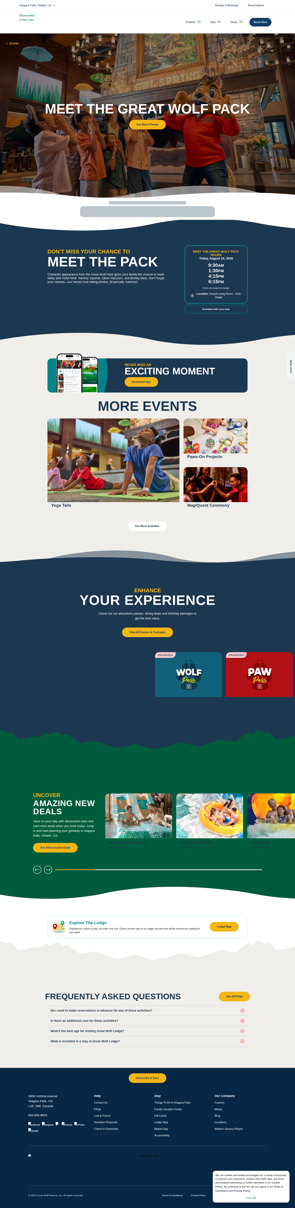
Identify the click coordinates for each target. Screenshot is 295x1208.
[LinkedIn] (33, 1130)
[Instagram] (48, 1124)
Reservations (256, 5)
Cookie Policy (198, 1195)
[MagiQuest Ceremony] (216, 489)
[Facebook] (34, 1124)
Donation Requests (105, 1122)
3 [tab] (158, 871)
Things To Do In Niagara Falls (172, 1102)
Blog (217, 1115)
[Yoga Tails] (113, 465)
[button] (147, 124)
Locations (220, 1122)
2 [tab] (116, 871)
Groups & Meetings (226, 5)
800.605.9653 (37, 1115)
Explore (190, 22)
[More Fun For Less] (138, 823)
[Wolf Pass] (188, 679)
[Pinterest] (67, 1124)
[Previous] (37, 870)
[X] (58, 1124)
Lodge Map (161, 1122)
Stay (213, 22)
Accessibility (162, 1135)
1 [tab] (75, 871)
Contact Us (101, 1102)
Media (218, 1109)
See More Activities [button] (147, 526)
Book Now (260, 22)
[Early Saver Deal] (209, 823)
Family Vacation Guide (168, 1109)
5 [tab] (241, 871)
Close (249, 1197)
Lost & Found (102, 1115)
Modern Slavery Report (229, 1128)
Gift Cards (160, 1115)
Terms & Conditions (172, 1195)
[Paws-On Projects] (216, 440)
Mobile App (161, 1128)
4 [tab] (200, 871)
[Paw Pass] (259, 679)
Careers (219, 1102)
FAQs (97, 1109)
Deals (233, 22)
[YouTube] (79, 1124)
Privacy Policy (242, 1190)
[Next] (281, 823)
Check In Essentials (106, 1128)
